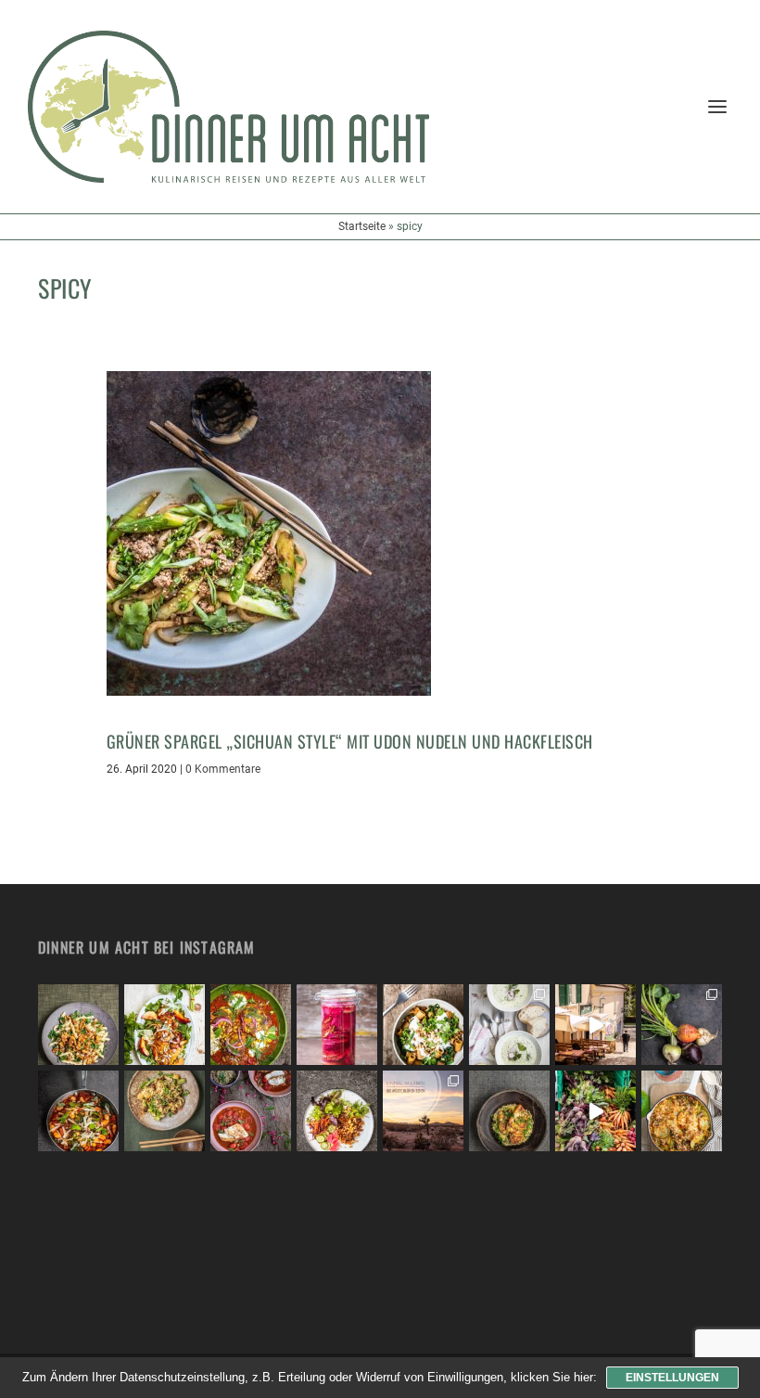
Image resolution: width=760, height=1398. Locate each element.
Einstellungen (672, 1377)
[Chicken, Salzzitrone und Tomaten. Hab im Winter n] (250, 1111)
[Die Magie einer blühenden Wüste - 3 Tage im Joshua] (423, 1111)
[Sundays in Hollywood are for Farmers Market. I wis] (595, 1111)
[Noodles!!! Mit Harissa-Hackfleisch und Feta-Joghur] (423, 1024)
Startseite (362, 226)
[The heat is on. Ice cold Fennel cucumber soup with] (509, 1024)
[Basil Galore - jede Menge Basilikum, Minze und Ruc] (164, 1024)
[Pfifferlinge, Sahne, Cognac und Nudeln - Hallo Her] (78, 1024)
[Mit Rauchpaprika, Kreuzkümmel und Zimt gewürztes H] (250, 1024)
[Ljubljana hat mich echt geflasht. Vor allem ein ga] (595, 1024)
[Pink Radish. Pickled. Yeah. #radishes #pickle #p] (337, 1024)
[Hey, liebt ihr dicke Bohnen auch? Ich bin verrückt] (78, 1111)
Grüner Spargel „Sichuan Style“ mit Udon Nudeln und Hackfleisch (350, 741)
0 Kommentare (222, 769)
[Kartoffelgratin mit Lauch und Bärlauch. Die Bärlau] (681, 1111)
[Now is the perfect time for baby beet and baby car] (681, 1024)
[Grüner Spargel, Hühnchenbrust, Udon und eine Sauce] (164, 1111)
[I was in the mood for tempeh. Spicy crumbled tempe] (337, 1111)
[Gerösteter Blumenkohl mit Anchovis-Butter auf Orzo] (509, 1111)
